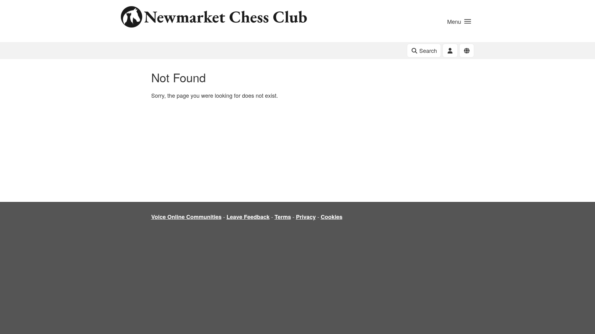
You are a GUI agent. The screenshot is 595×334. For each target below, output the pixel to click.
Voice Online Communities (186, 217)
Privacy (306, 217)
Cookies (331, 217)
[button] (459, 21)
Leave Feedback (248, 217)
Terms (283, 217)
